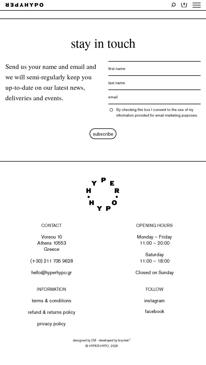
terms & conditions (51, 300)
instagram (154, 300)
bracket (124, 340)
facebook (154, 311)
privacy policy (51, 324)
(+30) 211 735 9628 (51, 261)
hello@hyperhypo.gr (51, 272)
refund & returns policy (51, 312)
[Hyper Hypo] (24, 5)
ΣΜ (93, 340)
